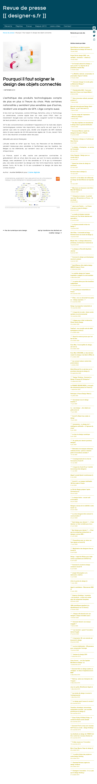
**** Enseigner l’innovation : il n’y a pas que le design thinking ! (82, 772)
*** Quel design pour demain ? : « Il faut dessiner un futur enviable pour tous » (82, 523)
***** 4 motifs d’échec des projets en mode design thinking (81, 755)
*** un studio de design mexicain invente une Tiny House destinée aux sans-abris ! (81, 216)
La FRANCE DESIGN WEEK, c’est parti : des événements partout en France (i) (82, 386)
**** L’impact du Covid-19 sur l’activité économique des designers (81, 468)
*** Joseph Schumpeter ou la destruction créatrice (78, 574)
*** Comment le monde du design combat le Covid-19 (80, 566)
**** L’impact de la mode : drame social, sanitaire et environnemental (82, 313)
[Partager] (94, 39)
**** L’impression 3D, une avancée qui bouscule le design (81, 639)
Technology (57, 220)
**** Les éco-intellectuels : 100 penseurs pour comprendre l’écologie (82, 647)
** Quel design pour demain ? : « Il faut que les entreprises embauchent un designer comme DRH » (81, 532)
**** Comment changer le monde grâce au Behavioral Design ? (81, 83)
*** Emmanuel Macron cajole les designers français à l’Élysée (79, 132)
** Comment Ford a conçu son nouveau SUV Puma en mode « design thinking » (82, 727)
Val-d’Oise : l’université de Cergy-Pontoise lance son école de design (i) (81, 233)
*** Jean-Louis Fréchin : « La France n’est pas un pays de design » (81, 207)
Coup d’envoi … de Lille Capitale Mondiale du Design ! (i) (80, 661)
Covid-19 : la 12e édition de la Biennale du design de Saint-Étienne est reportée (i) (82, 180)
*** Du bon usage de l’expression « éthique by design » (80, 115)
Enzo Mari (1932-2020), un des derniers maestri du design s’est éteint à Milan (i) (82, 354)
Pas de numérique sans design (16, 230)
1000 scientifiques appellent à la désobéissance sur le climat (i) (79, 606)
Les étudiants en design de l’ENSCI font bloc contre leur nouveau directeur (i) (82, 735)
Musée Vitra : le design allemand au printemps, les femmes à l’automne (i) (81, 242)
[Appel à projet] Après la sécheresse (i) (81, 475)
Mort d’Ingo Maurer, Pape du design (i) (81, 748)
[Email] (94, 28)
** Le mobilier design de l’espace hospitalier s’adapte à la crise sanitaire (81, 274)
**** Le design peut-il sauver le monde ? (82, 701)
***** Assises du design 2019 (78, 654)
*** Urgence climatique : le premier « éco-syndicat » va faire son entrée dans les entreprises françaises (80, 597)
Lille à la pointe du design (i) (78, 581)
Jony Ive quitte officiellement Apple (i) (81, 687)
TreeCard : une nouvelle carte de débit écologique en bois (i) (81, 329)
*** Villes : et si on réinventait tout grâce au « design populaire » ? (82, 299)
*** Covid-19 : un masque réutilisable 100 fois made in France (81, 482)
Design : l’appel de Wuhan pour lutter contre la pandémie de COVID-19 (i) (81, 557)
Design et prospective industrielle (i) (81, 306)
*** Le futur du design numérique (80, 434)
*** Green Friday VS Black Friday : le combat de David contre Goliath (81, 718)
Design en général (11, 217)
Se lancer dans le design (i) (78, 171)
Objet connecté (46, 220)
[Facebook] (94, 32)
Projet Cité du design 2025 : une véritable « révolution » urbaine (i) (80, 56)
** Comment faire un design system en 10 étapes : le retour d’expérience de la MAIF (81, 671)
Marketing (8, 220)
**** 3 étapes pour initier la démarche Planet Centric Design (81, 321)
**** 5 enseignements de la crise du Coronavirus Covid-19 (80, 460)
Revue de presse (8, 32)
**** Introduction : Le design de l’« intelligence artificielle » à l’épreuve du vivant (81, 426)
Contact (67, 26)
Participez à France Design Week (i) (80, 393)
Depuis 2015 (41, 26)
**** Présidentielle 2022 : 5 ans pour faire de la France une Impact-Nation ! (81, 91)
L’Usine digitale (34, 172)
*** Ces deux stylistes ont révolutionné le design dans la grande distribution (81, 123)
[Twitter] (94, 36)
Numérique (36, 220)
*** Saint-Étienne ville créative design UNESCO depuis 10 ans (81, 266)
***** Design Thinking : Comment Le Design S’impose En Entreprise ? (81, 378)
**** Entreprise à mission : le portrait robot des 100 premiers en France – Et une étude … (81, 198)
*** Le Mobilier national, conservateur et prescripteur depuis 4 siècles (82, 75)
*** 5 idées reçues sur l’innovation (80, 742)
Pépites (19, 26)
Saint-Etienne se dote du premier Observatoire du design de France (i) (81, 48)
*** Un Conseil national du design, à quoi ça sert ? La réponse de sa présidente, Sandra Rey (81, 66)
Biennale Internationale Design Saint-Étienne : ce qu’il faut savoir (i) (81, 107)
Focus (29, 26)
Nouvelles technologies (22, 220)
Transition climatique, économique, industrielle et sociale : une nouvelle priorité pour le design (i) (81, 709)
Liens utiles (55, 26)
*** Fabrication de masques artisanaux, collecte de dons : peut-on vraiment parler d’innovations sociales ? (81, 451)
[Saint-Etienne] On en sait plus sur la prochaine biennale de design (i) (81, 370)
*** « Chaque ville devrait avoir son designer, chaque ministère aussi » (80, 615)
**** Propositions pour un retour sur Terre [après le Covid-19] (81, 541)
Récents (8, 26)
